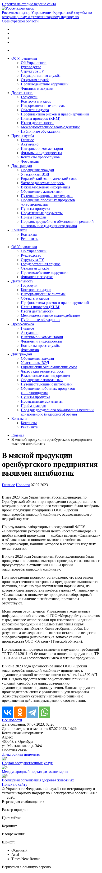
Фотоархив (30, 161)
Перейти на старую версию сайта (29, 4)
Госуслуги (29, 97)
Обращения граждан (37, 170)
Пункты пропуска (35, 209)
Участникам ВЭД (35, 174)
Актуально (29, 144)
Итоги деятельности (37, 123)
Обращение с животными (42, 191)
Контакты (19, 230)
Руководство (31, 67)
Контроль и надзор (36, 101)
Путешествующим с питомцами (47, 196)
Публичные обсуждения (40, 131)
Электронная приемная (21, 754)
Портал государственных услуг (27, 763)
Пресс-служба (22, 136)
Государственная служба (40, 75)
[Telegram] (32, 712)
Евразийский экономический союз (49, 179)
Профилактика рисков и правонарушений (55, 114)
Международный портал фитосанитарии (35, 771)
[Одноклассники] (20, 712)
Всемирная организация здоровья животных (38, 780)
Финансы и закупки (37, 88)
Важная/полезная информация (45, 187)
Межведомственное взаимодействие (50, 127)
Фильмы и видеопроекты (41, 153)
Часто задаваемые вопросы (43, 183)
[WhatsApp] (44, 712)
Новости (23, 485)
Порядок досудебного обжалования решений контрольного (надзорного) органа (57, 223)
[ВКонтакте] (7, 712)
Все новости (12, 720)
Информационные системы (43, 106)
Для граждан (21, 166)
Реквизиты (29, 239)
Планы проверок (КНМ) (40, 118)
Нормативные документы (42, 213)
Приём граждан (33, 217)
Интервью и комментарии (42, 148)
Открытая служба (35, 80)
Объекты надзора (35, 110)
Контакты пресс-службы (40, 157)
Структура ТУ (32, 71)
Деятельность (22, 93)
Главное (27, 140)
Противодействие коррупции (45, 84)
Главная (17, 435)
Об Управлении (24, 58)
